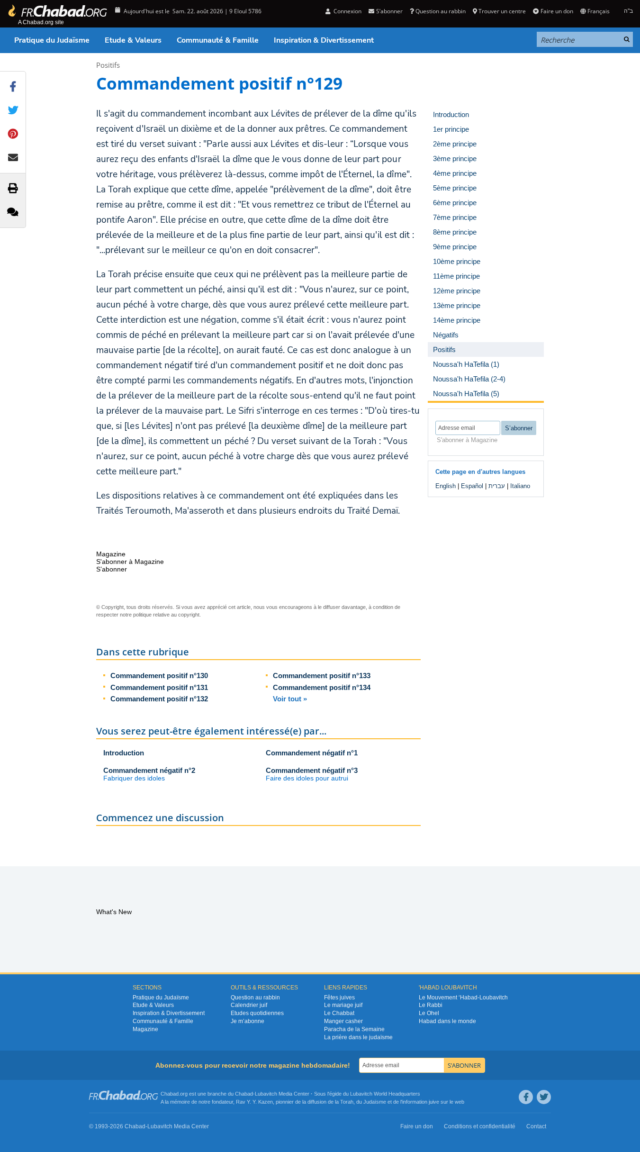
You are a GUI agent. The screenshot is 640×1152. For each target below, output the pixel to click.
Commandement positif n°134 (321, 687)
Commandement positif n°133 (321, 675)
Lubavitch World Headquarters (385, 1094)
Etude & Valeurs (133, 40)
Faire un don (557, 11)
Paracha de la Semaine (354, 1029)
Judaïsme (374, 1102)
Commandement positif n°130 (159, 675)
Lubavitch (266, 1094)
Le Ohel (429, 1013)
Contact (536, 1126)
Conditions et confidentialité (479, 1126)
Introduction (123, 753)
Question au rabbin (440, 11)
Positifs (108, 65)
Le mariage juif (343, 1005)
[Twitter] (544, 1097)
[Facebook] (526, 1097)
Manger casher (343, 1021)
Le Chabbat (339, 1013)
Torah (346, 1102)
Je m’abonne (247, 1021)
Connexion (346, 11)
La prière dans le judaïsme (358, 1037)
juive (434, 1102)
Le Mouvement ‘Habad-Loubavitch (463, 997)
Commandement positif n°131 (159, 687)
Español (472, 486)
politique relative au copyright (166, 614)
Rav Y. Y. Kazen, (255, 1102)
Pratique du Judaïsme (52, 40)
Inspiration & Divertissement (324, 40)
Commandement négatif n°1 (312, 753)
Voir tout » (290, 699)
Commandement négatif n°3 (312, 770)
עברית (496, 486)
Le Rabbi (430, 1005)
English (445, 486)
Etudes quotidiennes (257, 1013)
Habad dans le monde (447, 1021)
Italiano (520, 486)
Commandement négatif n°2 (149, 770)
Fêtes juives (339, 997)
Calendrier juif (249, 1005)
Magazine (145, 1029)
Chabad (244, 1094)
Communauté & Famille (218, 40)
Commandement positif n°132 (159, 699)
